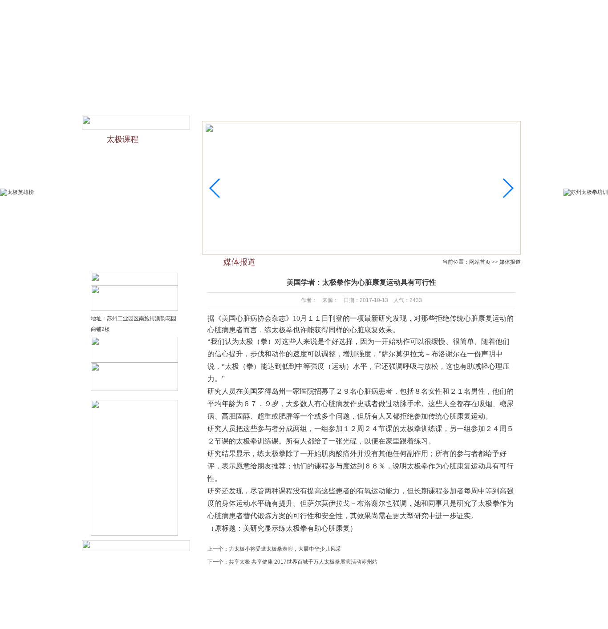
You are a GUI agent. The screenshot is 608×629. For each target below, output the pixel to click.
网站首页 (138, 84)
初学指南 (300, 84)
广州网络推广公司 (449, 616)
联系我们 (446, 8)
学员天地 (421, 84)
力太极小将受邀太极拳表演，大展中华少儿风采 (285, 549)
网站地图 (469, 8)
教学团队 (219, 84)
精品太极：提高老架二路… (136, 261)
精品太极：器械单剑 (128, 227)
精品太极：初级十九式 (131, 192)
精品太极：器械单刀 (128, 244)
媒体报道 (381, 84)
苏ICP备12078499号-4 (372, 616)
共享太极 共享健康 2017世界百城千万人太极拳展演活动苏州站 (303, 562)
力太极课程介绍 (123, 157)
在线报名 (419, 8)
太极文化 (259, 84)
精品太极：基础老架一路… (136, 209)
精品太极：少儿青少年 (131, 175)
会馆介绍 (178, 84)
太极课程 (340, 84)
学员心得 (342, 605)
